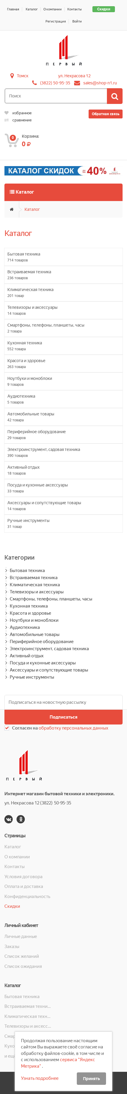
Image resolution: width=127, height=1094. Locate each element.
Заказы (11, 946)
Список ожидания (23, 966)
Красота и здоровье (30, 613)
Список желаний (21, 956)
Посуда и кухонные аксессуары (43, 663)
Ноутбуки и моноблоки (34, 620)
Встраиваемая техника (34, 577)
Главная (13, 9)
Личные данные (20, 936)
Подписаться (63, 717)
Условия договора (23, 876)
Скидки (103, 9)
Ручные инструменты (32, 677)
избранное (22, 113)
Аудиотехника (25, 627)
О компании (52, 9)
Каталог (32, 9)
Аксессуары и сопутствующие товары (49, 670)
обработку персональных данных (73, 728)
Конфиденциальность (27, 896)
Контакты (74, 9)
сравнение (22, 120)
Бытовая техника (27, 570)
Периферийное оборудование (42, 641)
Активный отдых (27, 655)
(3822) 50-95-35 (55, 83)
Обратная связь (105, 114)
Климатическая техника (35, 584)
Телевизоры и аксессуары (37, 592)
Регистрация (55, 21)
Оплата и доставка (23, 886)
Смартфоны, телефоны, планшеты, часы (51, 599)
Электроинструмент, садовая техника (49, 648)
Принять (91, 1078)
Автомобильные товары (34, 634)
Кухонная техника (29, 606)
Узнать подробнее (39, 1078)
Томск (22, 75)
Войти (77, 21)
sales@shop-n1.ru (100, 83)
